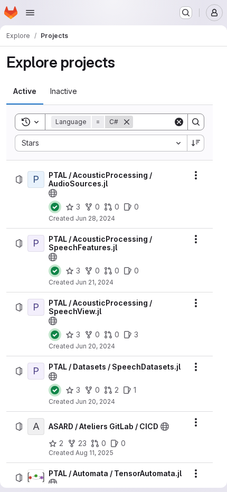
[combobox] (101, 143)
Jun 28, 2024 (95, 218)
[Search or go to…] (185, 12)
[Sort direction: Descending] (195, 143)
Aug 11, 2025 (94, 453)
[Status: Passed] (55, 207)
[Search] (195, 121)
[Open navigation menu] (30, 12)
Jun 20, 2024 (95, 346)
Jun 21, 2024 (94, 282)
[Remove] (126, 122)
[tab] (24, 91)
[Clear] (179, 122)
